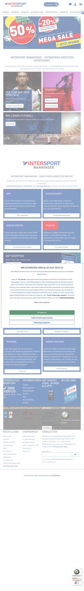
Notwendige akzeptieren (42, 322)
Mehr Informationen (42, 302)
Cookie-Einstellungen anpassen (42, 318)
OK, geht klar (42, 312)
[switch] (77, 582)
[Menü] (80, 569)
